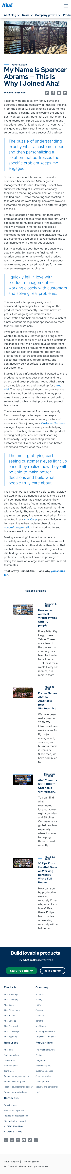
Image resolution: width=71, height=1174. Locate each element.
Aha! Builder (9, 1015)
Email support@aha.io (14, 1110)
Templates (9, 1071)
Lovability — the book (45, 1036)
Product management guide (16, 1076)
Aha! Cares (30, 519)
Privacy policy (11, 1161)
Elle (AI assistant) (43, 1065)
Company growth (46, 15)
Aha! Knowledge (11, 1031)
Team (38, 1005)
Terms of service (31, 1161)
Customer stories (43, 1076)
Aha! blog (10, 15)
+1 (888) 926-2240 (13, 1126)
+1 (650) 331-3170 (13, 1131)
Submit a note (10, 1105)
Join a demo (52, 970)
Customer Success (53, 423)
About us (40, 994)
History (39, 999)
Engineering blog (11, 1055)
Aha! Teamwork (11, 1026)
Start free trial (19, 970)
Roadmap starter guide (14, 1081)
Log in (38, 1092)
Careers (39, 1010)
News (25, 15)
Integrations (41, 1060)
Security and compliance (47, 1087)
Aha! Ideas (9, 1005)
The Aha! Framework (45, 1049)
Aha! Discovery (11, 999)
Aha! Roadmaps (11, 994)
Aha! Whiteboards (12, 1010)
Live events (9, 1060)
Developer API (42, 1081)
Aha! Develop (10, 1021)
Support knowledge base (15, 1092)
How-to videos (11, 1065)
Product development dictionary (19, 1087)
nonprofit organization (18, 527)
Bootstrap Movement (45, 1031)
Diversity (40, 1015)
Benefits (39, 1021)
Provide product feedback (16, 1115)
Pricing (39, 1055)
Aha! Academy (10, 1036)
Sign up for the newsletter (16, 1121)
